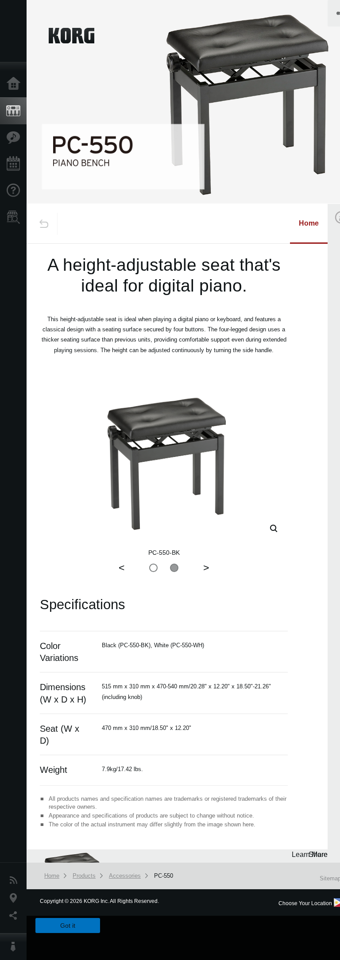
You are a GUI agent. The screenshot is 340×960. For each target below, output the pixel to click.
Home (15, 84)
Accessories (125, 875)
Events (15, 164)
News (15, 880)
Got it (67, 925)
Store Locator (15, 217)
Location (15, 898)
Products (15, 111)
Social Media (15, 916)
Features (15, 137)
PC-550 (163, 875)
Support (15, 190)
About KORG (15, 946)
